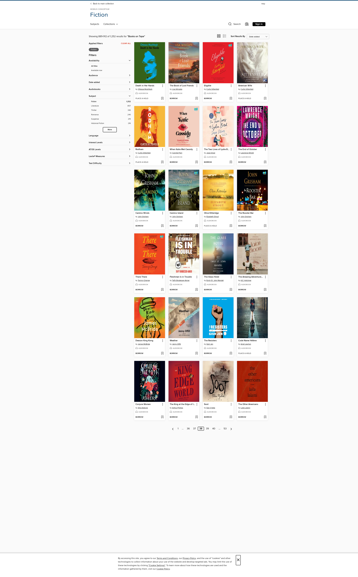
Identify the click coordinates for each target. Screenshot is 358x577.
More (110, 130)
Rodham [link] (139, 149)
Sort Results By (238, 36)
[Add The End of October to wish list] (265, 162)
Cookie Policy (163, 569)
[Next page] (231, 428)
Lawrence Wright (247, 153)
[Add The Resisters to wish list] (231, 353)
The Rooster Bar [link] (246, 213)
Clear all (126, 43)
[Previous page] (173, 428)
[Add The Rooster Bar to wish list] (265, 226)
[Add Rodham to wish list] (162, 162)
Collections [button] (109, 24)
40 (213, 428)
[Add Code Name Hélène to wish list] (265, 353)
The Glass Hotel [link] (211, 277)
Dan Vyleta (210, 408)
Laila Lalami (245, 408)
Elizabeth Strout (212, 217)
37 (194, 428)
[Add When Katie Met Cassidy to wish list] (196, 162)
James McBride (144, 344)
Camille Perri (177, 153)
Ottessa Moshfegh (145, 89)
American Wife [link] (245, 86)
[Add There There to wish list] (162, 290)
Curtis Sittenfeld (212, 89)
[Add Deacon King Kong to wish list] (162, 353)
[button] (234, 24)
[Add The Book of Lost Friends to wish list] (196, 98)
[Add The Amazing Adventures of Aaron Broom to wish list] (265, 290)
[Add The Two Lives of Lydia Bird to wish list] (231, 162)
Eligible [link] (207, 86)
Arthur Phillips (177, 408)
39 (207, 428)
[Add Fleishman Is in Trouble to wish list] (196, 290)
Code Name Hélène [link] (247, 340)
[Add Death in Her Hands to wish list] (162, 98)
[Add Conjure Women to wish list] (162, 417)
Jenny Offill (176, 344)
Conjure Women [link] (143, 404)
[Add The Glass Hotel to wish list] (231, 290)
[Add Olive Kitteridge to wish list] (231, 226)
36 (188, 428)
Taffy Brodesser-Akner (180, 280)
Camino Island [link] (176, 213)
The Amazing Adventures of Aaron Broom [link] (251, 277)
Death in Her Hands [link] (145, 86)
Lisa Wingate (177, 89)
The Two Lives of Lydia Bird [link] (217, 149)
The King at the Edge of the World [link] (182, 404)
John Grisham (143, 217)
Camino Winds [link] (142, 213)
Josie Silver (210, 153)
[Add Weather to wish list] (196, 353)
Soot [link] (206, 404)
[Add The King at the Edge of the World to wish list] (196, 417)
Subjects (94, 24)
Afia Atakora (143, 408)
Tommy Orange (144, 280)
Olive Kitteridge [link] (211, 213)
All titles (94, 66)
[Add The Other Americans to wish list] (265, 417)
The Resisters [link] (210, 340)
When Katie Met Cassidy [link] (181, 149)
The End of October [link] (247, 149)
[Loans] (247, 24)
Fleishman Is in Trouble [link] (181, 277)
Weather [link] (174, 340)
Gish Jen (209, 344)
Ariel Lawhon (246, 344)
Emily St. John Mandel (215, 280)
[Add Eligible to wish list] (231, 98)
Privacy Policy (189, 558)
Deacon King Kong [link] (144, 340)
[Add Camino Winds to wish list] (162, 226)
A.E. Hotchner (246, 280)
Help (263, 4)
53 (225, 428)
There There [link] (141, 277)
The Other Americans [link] (248, 404)
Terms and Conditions (167, 558)
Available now (96, 70)
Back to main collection (103, 4)
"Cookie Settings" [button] (156, 565)
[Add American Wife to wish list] (265, 98)
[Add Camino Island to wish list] (196, 226)
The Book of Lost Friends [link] (182, 86)
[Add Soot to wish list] (231, 417)
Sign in (259, 24)
